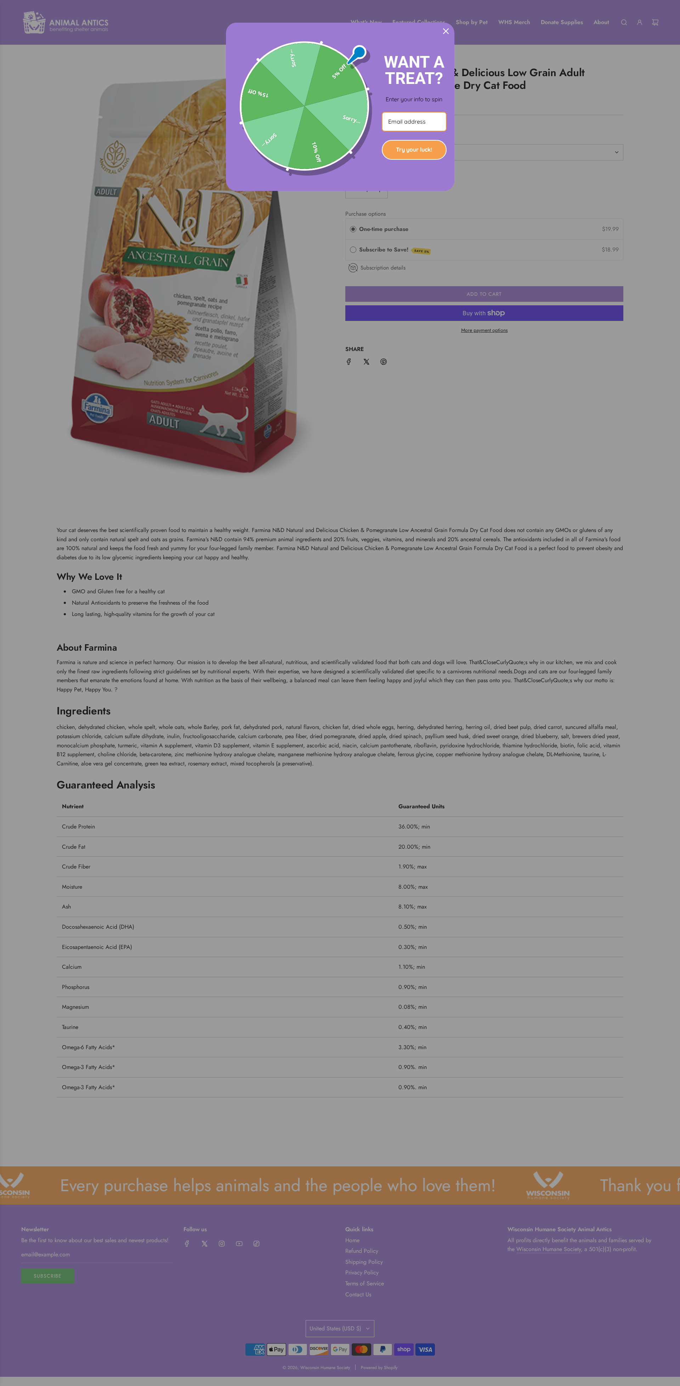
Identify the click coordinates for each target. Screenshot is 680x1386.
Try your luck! (414, 149)
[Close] (445, 31)
